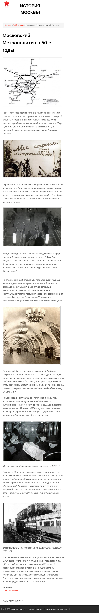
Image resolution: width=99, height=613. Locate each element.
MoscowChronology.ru (19, 609)
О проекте (38, 609)
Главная (8, 25)
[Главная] (7, 7)
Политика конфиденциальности (55, 609)
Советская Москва (10, 590)
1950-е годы (18, 25)
